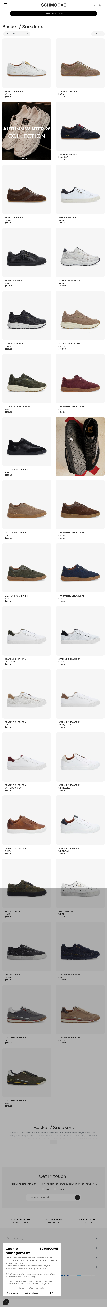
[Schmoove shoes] (53, 5)
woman (61, 1189)
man (48, 1189)
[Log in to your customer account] (86, 5)
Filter (98, 34)
